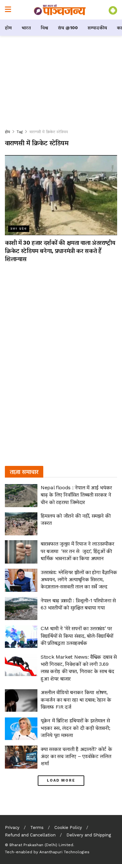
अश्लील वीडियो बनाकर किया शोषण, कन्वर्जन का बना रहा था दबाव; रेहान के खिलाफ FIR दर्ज (76, 699)
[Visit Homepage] (60, 9)
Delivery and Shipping (88, 835)
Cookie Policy (68, 827)
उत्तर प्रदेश (18, 228)
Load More (61, 780)
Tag (20, 131)
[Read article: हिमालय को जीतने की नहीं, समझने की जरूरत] (21, 524)
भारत (26, 27)
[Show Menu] (8, 9)
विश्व (44, 27)
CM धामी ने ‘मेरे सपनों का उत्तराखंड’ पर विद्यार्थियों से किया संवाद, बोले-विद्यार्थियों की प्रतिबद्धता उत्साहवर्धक (77, 635)
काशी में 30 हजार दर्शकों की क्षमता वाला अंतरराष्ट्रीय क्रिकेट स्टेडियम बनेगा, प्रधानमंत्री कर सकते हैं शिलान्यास (60, 250)
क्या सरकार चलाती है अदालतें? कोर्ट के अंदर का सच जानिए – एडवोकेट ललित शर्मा (76, 756)
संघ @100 (68, 27)
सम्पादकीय (97, 27)
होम (8, 27)
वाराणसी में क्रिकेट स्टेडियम (48, 131)
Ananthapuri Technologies (64, 852)
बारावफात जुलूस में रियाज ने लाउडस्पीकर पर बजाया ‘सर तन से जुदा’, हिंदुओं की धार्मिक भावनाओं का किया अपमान (77, 551)
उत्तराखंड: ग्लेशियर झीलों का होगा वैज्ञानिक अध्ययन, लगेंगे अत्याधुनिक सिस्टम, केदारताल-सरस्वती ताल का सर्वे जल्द (79, 579)
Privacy (12, 827)
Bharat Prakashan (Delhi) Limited (41, 845)
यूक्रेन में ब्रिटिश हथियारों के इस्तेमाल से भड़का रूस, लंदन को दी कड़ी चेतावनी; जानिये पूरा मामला (75, 727)
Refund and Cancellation (30, 835)
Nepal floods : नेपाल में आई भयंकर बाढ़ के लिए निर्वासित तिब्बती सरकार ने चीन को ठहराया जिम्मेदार (76, 494)
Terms (37, 827)
